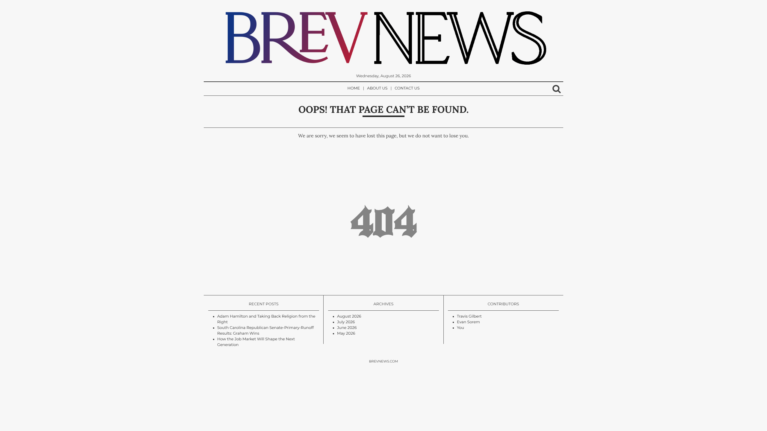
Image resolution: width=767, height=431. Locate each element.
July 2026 (346, 322)
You (460, 328)
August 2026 (349, 316)
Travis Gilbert (469, 316)
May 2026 (346, 333)
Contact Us (407, 88)
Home (354, 88)
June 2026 (347, 328)
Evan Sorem (468, 322)
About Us (377, 88)
